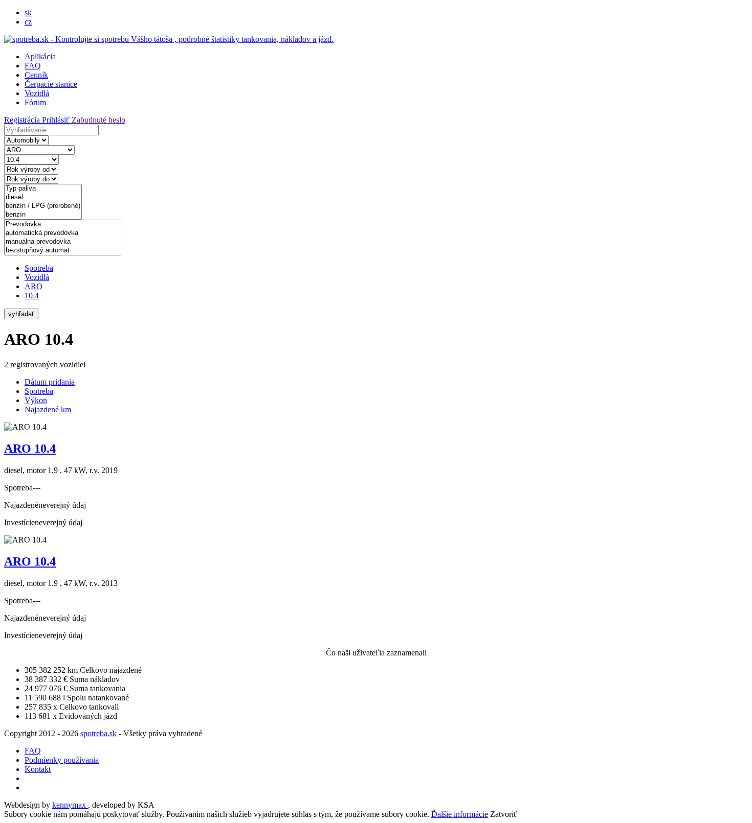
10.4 (32, 295)
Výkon (36, 400)
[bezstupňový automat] (63, 250)
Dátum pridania (50, 382)
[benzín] (43, 214)
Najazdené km (48, 409)
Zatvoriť (503, 814)
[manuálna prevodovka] (63, 242)
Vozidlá (37, 93)
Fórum (35, 102)
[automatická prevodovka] (63, 233)
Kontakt (38, 769)
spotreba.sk (98, 733)
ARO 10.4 (30, 448)
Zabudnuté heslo (98, 119)
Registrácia (23, 119)
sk (28, 12)
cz (28, 21)
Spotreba (39, 268)
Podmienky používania (62, 760)
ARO (33, 286)
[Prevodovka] (63, 224)
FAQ (33, 65)
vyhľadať (21, 314)
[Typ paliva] (43, 188)
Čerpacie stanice (51, 84)
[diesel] (43, 197)
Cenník (36, 74)
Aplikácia (40, 56)
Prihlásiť (57, 119)
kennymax (70, 805)
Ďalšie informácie (459, 814)
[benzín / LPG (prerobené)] (43, 206)
